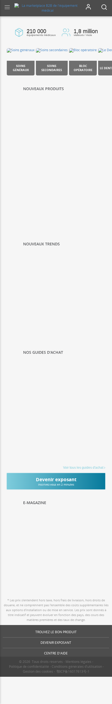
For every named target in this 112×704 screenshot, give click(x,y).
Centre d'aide (56, 653)
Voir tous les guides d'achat (83, 468)
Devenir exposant (56, 642)
